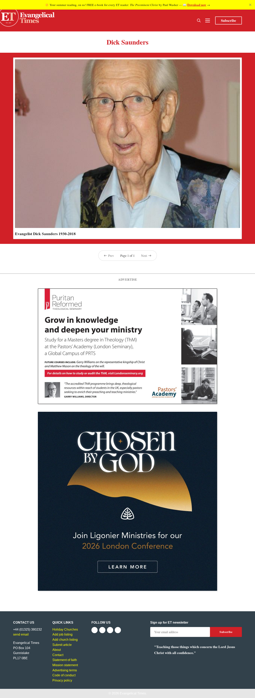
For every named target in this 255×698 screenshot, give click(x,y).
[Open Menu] (208, 20)
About (56, 649)
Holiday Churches (65, 629)
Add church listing (65, 639)
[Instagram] (110, 630)
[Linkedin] (118, 630)
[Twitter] (102, 630)
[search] (199, 20)
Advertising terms (64, 670)
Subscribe (228, 20)
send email (21, 634)
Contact (57, 655)
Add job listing (62, 634)
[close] (250, 5)
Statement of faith (64, 660)
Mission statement (65, 665)
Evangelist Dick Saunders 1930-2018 (45, 234)
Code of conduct (64, 675)
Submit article (62, 644)
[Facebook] (94, 630)
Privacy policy (62, 680)
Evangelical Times (133, 693)
